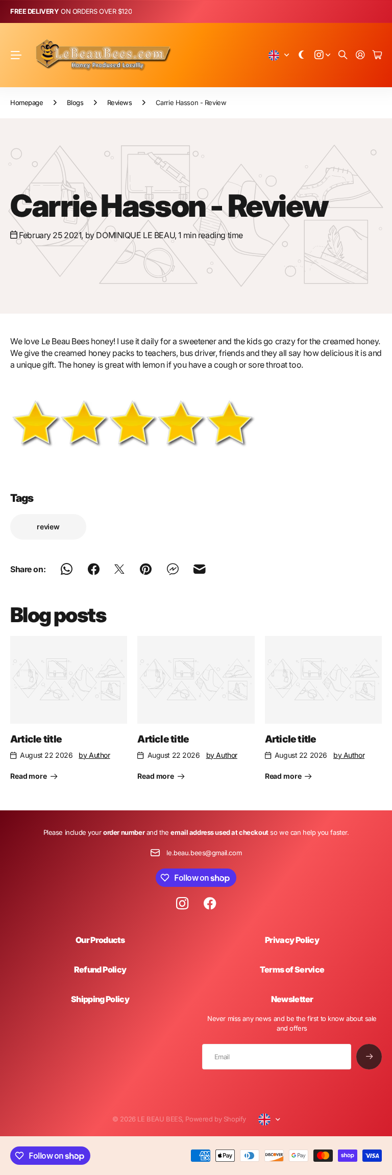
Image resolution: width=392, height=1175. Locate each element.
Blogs (75, 102)
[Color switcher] (301, 55)
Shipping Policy (100, 999)
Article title (36, 739)
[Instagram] (182, 904)
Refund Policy (100, 969)
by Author (94, 755)
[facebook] (210, 904)
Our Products (100, 940)
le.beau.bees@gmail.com (203, 853)
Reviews (119, 102)
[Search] (343, 55)
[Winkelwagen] (377, 55)
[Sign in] (360, 55)
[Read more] (322, 55)
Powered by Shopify (215, 1119)
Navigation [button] (15, 55)
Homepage (26, 102)
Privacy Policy (292, 940)
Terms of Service (292, 969)
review (48, 526)
